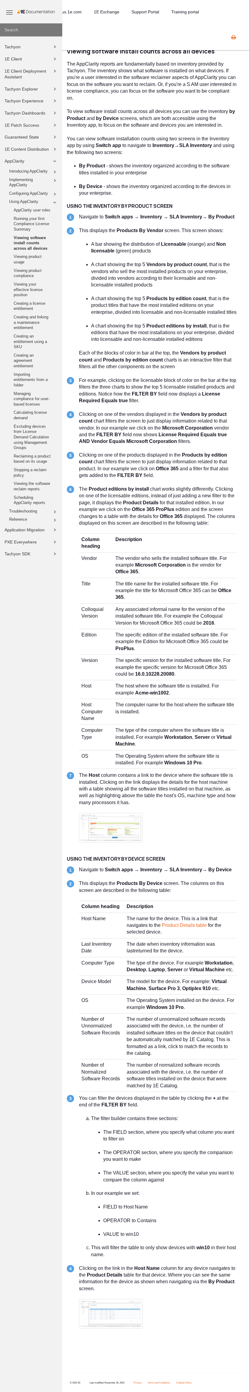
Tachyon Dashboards (25, 113)
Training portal (185, 11)
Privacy (138, 1382)
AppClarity (14, 161)
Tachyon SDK (17, 553)
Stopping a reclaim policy (30, 473)
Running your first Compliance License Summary (31, 224)
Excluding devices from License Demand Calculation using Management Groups (31, 437)
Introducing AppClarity (28, 171)
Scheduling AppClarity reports (29, 500)
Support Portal (145, 11)
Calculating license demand (30, 415)
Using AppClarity (23, 202)
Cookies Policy (184, 1382)
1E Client (13, 59)
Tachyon (13, 46)
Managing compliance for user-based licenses (31, 399)
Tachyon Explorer (21, 89)
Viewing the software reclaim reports (32, 486)
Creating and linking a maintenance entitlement (31, 322)
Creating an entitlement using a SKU (30, 341)
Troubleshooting (23, 511)
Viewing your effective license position (28, 289)
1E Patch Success (22, 125)
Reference (18, 519)
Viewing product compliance (28, 273)
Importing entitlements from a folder (31, 379)
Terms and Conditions (159, 1382)
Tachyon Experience (24, 100)
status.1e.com (68, 11)
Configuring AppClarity (28, 193)
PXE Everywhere (21, 542)
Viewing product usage (28, 259)
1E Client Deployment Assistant (25, 74)
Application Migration (25, 529)
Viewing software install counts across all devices (30, 243)
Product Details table (184, 925)
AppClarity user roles (32, 210)
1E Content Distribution (27, 149)
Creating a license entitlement (29, 306)
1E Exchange (106, 11)
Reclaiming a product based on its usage (32, 459)
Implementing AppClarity (21, 182)
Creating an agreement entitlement (24, 360)
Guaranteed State (22, 137)
